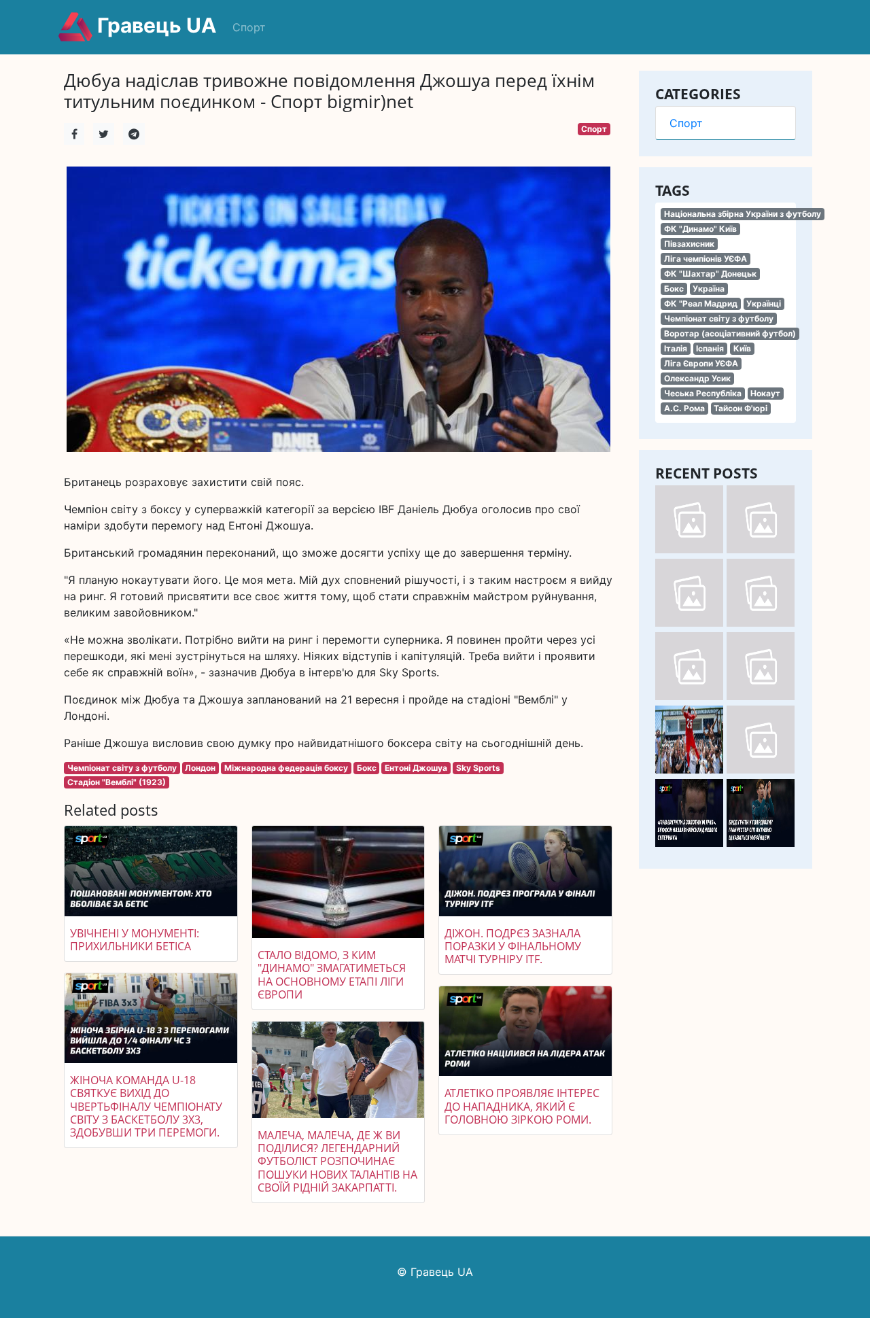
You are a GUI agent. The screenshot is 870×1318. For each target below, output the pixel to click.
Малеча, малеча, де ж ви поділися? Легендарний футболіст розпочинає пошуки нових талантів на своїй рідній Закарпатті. (337, 1161)
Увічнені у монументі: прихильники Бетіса (134, 940)
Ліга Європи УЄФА (701, 363)
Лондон (200, 768)
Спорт (249, 27)
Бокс (674, 288)
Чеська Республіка (703, 393)
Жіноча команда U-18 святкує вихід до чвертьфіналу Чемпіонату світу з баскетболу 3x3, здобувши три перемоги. (146, 1106)
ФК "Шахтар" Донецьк (710, 273)
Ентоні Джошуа (416, 768)
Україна (709, 288)
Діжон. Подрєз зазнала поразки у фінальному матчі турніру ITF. (513, 946)
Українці (763, 303)
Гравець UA (154, 25)
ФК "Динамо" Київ (700, 229)
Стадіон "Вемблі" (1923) (116, 782)
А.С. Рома (684, 408)
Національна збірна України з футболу (742, 214)
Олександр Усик (697, 378)
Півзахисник (689, 244)
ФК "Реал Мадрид (700, 303)
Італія (675, 348)
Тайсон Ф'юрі (740, 408)
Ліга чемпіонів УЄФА (705, 259)
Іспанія (710, 348)
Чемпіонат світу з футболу (718, 318)
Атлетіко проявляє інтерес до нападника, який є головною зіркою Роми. (522, 1106)
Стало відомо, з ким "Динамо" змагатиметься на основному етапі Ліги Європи (332, 975)
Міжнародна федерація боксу (286, 768)
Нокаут (765, 393)
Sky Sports (478, 768)
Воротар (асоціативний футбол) (730, 333)
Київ (742, 348)
